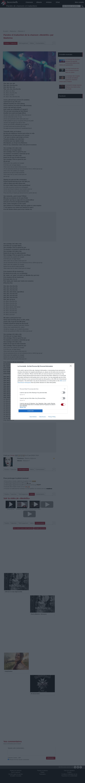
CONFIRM (30, 410)
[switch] (63, 392)
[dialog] (42, 391)
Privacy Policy (52, 416)
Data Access (42, 416)
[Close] (71, 366)
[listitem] (42, 389)
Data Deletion (33, 416)
